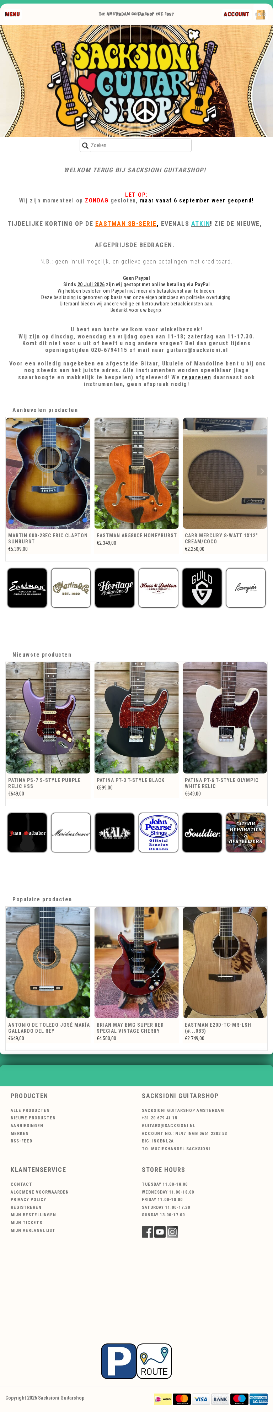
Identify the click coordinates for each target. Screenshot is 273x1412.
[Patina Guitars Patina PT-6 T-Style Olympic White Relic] (137, 718)
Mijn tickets (26, 1222)
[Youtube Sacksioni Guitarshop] (160, 1232)
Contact (21, 1184)
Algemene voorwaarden (40, 1192)
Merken (20, 1133)
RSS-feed (21, 1141)
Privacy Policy (28, 1199)
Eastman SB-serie (126, 223)
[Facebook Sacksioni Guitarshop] (147, 1232)
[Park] (136, 1361)
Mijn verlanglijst (33, 1230)
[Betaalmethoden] (163, 1399)
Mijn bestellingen (33, 1214)
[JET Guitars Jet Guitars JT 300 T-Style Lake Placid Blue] (225, 718)
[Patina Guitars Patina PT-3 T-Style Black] (48, 718)
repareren (197, 377)
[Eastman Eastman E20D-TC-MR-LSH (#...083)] (225, 963)
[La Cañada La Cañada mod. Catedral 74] (225, 473)
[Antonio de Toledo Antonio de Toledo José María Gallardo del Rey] (48, 963)
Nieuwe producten (33, 1117)
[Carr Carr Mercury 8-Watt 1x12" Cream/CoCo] (137, 473)
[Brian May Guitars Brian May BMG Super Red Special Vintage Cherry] (137, 963)
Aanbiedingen (27, 1125)
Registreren (26, 1207)
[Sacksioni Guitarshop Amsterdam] (136, 81)
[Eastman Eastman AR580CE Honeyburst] (48, 473)
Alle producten (30, 1110)
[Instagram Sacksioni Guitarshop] (172, 1232)
